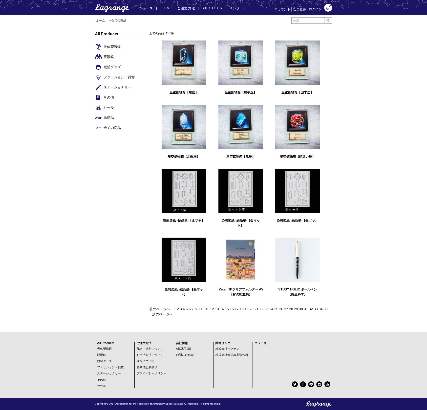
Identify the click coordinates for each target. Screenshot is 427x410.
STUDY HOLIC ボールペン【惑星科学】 (297, 291)
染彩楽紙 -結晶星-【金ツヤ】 (184, 220)
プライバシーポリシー (151, 373)
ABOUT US (183, 348)
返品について (145, 361)
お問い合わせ (185, 355)
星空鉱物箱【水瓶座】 (184, 156)
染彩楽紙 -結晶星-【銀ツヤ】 (297, 220)
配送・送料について (150, 348)
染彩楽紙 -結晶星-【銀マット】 (184, 291)
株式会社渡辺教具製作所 (231, 355)
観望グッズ (104, 361)
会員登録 (299, 9)
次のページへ (162, 314)
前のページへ (159, 309)
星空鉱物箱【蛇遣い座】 (297, 156)
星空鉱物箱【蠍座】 (184, 92)
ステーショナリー (109, 373)
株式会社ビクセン (227, 348)
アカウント (282, 9)
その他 (101, 379)
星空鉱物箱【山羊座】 (297, 92)
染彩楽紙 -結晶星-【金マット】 (241, 223)
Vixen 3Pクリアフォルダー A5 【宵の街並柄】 (241, 291)
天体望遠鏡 (104, 348)
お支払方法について (150, 355)
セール (101, 386)
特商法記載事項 (147, 367)
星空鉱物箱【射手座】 (241, 92)
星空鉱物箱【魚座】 (240, 156)
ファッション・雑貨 (110, 367)
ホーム (100, 20)
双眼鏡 (101, 355)
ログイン (315, 9)
